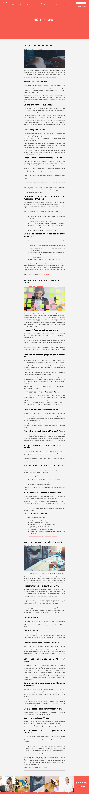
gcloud (43, 274)
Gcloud (25, 85)
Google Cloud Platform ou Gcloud (38, 46)
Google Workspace (50, 274)
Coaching (39, 3)
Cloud (39, 274)
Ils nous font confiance (56, 3)
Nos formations (13, 3)
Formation (31, 274)
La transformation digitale (29, 3)
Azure (46, 536)
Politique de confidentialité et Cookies (45, 792)
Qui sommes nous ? (46, 3)
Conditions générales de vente (30, 792)
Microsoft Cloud (45, 582)
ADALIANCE (40, 49)
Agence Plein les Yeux (69, 792)
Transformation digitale (35, 536)
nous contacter (81, 3)
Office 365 (54, 536)
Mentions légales (19, 792)
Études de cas (66, 3)
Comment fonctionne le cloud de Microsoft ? (43, 542)
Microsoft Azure (28, 333)
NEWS (73, 3)
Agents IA (21, 3)
